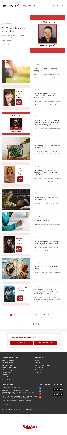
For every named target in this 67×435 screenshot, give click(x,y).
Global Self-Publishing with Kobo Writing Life (15, 390)
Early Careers (39, 372)
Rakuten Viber (16, 420)
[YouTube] (44, 394)
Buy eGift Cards (6, 372)
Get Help (4, 374)
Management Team (7, 362)
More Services (49, 420)
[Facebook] (44, 388)
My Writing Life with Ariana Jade (11, 387)
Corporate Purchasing (41, 370)
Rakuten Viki (7, 420)
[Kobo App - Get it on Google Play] (58, 389)
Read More (5, 44)
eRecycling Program (8, 365)
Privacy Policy (29, 409)
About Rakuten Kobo (8, 360)
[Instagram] (44, 397)
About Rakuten (59, 420)
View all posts (8, 404)
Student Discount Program (42, 365)
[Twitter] (44, 391)
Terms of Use (20, 409)
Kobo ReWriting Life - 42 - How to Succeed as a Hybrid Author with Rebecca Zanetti (18, 393)
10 (44, 314)
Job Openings (39, 367)
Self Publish (38, 360)
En (62, 5)
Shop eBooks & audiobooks (10, 367)
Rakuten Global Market (28, 420)
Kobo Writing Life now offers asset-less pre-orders (16, 400)
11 (49, 314)
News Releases (6, 377)
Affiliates (37, 362)
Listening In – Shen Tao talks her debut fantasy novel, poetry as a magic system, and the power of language (19, 397)
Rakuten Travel (40, 420)
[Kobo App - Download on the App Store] (59, 394)
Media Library (6, 379)
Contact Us (22, 342)
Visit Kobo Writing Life (45, 342)
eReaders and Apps (7, 370)
